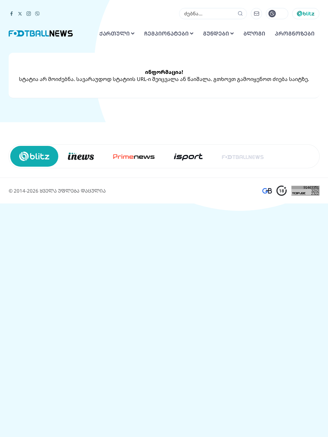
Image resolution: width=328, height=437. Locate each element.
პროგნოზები (295, 33)
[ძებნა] (240, 13)
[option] (80, 156)
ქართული (115, 33)
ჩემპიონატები (167, 33)
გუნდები (216, 33)
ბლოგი (254, 33)
